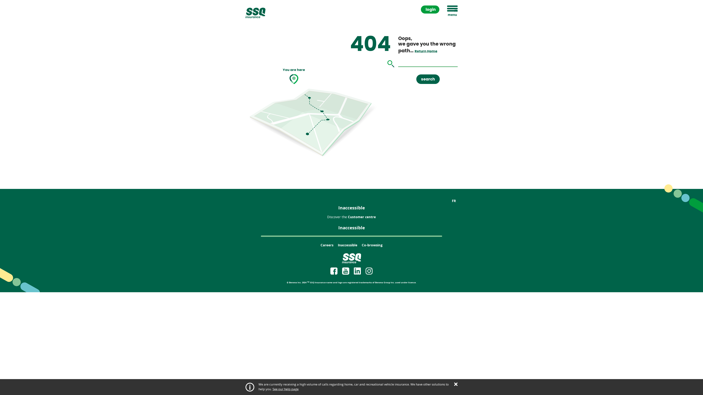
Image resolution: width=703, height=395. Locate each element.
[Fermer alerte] (456, 384)
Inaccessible (351, 208)
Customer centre (351, 217)
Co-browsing (372, 245)
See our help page (286, 389)
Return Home (426, 51)
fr (456, 11)
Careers (327, 245)
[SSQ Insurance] (255, 13)
